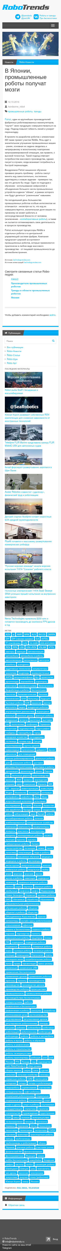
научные (28, 886)
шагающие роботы (45, 1164)
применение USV (28, 967)
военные (10, 715)
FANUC (14, 279)
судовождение (30, 1113)
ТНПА (52, 1130)
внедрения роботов (38, 707)
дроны (39, 771)
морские (29, 873)
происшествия (38, 989)
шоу (33, 1168)
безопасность (46, 685)
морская (18, 873)
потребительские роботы (38, 959)
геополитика (17, 724)
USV (22, 647)
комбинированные (15, 822)
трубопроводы (23, 1138)
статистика (30, 1108)
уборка (42, 1142)
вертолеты (11, 707)
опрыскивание (13, 925)
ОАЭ (8, 899)
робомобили (34, 1027)
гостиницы (11, 741)
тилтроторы (41, 1130)
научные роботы (43, 886)
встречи (24, 719)
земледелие (40, 779)
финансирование (33, 1151)
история (27, 805)
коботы (50, 813)
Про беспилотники (48, 18)
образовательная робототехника (22, 903)
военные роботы (44, 715)
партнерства (23, 933)
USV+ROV (31, 647)
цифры (9, 1164)
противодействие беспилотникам (23, 997)
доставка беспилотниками (19, 766)
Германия (45, 724)
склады (22, 1083)
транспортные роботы (41, 1134)
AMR (19, 634)
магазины (11, 856)
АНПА (9, 677)
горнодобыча (25, 732)
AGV (8, 634)
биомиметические (27, 694)
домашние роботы (21, 762)
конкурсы (10, 831)
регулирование (13, 1019)
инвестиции (47, 788)
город (37, 732)
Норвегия (30, 895)
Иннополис (20, 792)
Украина (10, 1147)
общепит (33, 907)
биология (10, 694)
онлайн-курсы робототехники (36, 920)
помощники (23, 954)
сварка (27, 1070)
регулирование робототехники (21, 1023)
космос (48, 835)
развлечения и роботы (17, 1010)
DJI (37, 638)
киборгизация (21, 813)
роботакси (48, 1027)
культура (10, 839)
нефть (35, 890)
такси (16, 1117)
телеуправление (14, 1121)
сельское (10, 1074)
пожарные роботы (42, 946)
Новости (9, 62)
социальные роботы (16, 1100)
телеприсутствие (40, 1117)
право (17, 963)
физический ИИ (14, 1151)
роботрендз (45, 1031)
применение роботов (40, 976)
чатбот (29, 1164)
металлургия (12, 865)
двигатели (11, 754)
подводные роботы (35, 942)
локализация (24, 852)
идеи (19, 784)
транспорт (22, 1134)
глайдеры (11, 732)
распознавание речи (16, 1014)
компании (11, 826)
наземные (11, 882)
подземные (11, 946)
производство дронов (33, 984)
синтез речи (41, 1078)
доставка (38, 762)
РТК (17, 1061)
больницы (33, 698)
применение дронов (16, 976)
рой (51, 1057)
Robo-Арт (12, 363)
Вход (55, 1239)
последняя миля (14, 959)
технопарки (12, 1130)
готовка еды (25, 741)
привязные (11, 967)
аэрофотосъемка (27, 685)
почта (9, 963)
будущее (45, 698)
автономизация (14, 660)
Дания (52, 749)
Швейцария (12, 1168)
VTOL (51, 647)
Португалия (37, 954)
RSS (19, 1187)
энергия (24, 1177)
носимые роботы (46, 895)
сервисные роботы (15, 1078)
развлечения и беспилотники (21, 1006)
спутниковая (47, 1104)
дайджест (41, 749)
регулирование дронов (35, 1019)
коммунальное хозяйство (40, 822)
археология (47, 677)
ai (13, 634)
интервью (47, 792)
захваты (28, 779)
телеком (25, 1117)
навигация (30, 878)
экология (23, 1172)
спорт (47, 1100)
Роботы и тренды (48, 15)
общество (32, 912)
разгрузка (36, 1010)
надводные (43, 878)
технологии (45, 1125)
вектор (47, 702)
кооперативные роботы (30, 835)
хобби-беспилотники (16, 1160)
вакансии (36, 702)
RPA (15, 647)
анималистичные (40, 672)
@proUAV (25, 18)
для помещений (27, 754)
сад (34, 1061)
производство (13, 984)
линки (50, 848)
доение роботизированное (19, 758)
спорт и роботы (31, 1104)
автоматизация (35, 651)
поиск (9, 950)
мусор (39, 873)
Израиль (42, 784)
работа (28, 1001)
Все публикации (15, 347)
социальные (42, 1095)
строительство (13, 1113)
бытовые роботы (14, 702)
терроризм (22, 1125)
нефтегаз (25, 890)
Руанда (25, 1061)
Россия (9, 1061)
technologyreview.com (21, 259)
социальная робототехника (20, 1095)
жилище (10, 779)
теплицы (29, 1121)
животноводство (40, 775)
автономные (30, 660)
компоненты (24, 826)
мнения (47, 865)
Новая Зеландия (14, 895)
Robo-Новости (26, 62)
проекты (22, 980)
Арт (37, 677)
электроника (36, 1172)
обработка (32, 899)
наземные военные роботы (33, 882)
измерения (29, 784)
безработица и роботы (17, 690)
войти (52, 314)
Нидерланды (47, 890)
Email (25, 1187)
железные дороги (21, 775)
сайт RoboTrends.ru (16, 1066)
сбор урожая (34, 1066)
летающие (29, 848)
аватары (10, 651)
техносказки (26, 1130)
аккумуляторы (40, 668)
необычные (12, 890)
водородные (43, 711)
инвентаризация (29, 788)
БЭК (27, 702)
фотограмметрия (14, 1155)
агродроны (23, 664)
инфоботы (26, 796)
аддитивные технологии (18, 668)
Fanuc (8, 119)
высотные (35, 719)
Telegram (33, 1187)
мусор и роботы (14, 878)
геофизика (31, 724)
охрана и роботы (41, 929)
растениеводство (38, 1014)
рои (45, 1057)
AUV (34, 634)
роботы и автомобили (42, 1036)
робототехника (29, 1031)
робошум (36, 1057)
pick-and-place (47, 642)
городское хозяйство (16, 737)
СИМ (30, 1078)
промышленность (15, 993)
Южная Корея (13, 1181)
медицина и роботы (16, 860)
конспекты (23, 831)
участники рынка (44, 1147)
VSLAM (42, 647)
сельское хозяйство (28, 1074)
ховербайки (35, 1160)
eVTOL (44, 638)
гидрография (43, 728)
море (8, 873)
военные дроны (25, 715)
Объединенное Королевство (20, 916)
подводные (17, 942)
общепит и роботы (15, 912)
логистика (11, 852)
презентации (29, 963)
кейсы (9, 813)
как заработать (13, 809)
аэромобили (27, 681)
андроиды (24, 672)
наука (18, 886)
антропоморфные (23, 677)
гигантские (11, 728)
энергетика (11, 1177)
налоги (9, 886)
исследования (13, 805)
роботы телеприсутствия (18, 1053)
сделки (44, 1070)
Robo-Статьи (13, 355)
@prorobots (26, 15)
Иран (44, 796)
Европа (48, 771)
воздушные (11, 719)
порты (49, 954)
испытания (40, 801)
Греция (37, 741)
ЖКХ (19, 779)
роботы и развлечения (17, 1044)
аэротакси (11, 685)
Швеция (24, 1168)
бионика (43, 694)
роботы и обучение (34, 1040)
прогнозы (10, 980)
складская (11, 1083)
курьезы (21, 839)
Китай (41, 813)
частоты (19, 1164)
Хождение (49, 1160)
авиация (21, 651)
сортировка (45, 1087)
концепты (10, 835)
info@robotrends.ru (14, 1241)
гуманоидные (13, 749)
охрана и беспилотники (18, 929)
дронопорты (26, 771)
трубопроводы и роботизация (21, 1142)
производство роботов (17, 989)
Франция (30, 1155)
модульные (34, 869)
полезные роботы (43, 950)
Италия (37, 805)
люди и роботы (41, 852)
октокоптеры (12, 920)
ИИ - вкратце (12, 788)
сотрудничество (14, 1091)
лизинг (41, 848)
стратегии (43, 1108)
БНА (23, 698)
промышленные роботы (20, 111)
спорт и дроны (13, 1104)
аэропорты (41, 681)
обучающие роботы (16, 907)
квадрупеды (49, 809)
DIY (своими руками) (22, 638)
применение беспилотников (20, 972)
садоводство (44, 1061)
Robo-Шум (12, 359)
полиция (10, 954)
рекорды (44, 1023)
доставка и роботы (44, 766)
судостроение (47, 1113)
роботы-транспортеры (17, 1057)
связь (35, 1070)
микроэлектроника (30, 865)
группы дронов (31, 745)
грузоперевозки (14, 745)
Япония (15, 297)
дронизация (12, 771)
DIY (7, 638)
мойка (45, 869)
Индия (9, 792)
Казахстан (49, 805)
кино (33, 813)
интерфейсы (12, 796)
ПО (7, 942)
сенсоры (44, 1074)
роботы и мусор (14, 1040)
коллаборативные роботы (19, 818)
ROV (8, 647)
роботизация (12, 1031)
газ (7, 724)
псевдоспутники (14, 1001)
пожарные (25, 946)
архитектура (12, 681)
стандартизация (14, 1108)
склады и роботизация (39, 1083)
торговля (10, 1134)
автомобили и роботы (32, 655)
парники (10, 933)
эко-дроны (11, 1172)
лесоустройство (14, 848)
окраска (42, 916)
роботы (24, 1036)
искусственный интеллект (19, 801)
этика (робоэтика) (39, 1177)
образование (46, 899)
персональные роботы (17, 937)
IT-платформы (13, 642)
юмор (25, 1181)
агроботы (10, 664)
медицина (47, 856)
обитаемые (19, 899)
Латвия (35, 843)
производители (36, 980)
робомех (20, 1027)
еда (8, 775)
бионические (12, 698)
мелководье (35, 860)
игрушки (10, 784)
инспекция (34, 792)
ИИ (50, 784)
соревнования (29, 1087)
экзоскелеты (43, 1168)
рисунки (10, 1027)
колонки (39, 818)
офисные (28, 925)
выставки (47, 719)
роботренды (12, 1036)
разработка (49, 1010)
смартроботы (12, 1087)
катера (36, 809)
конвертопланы (41, 826)
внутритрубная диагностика (20, 711)
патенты (36, 933)
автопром (44, 660)
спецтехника (35, 1100)
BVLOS (41, 634)
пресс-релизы (45, 963)
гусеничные (28, 749)
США (8, 1117)
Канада (27, 809)
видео (22, 707)
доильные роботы (45, 758)
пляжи (48, 937)
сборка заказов (13, 1070)
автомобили (12, 655)
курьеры (32, 839)
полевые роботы (22, 950)
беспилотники (38, 690)
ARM (26, 634)
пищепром (36, 937)
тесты (34, 1125)
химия (41, 1155)
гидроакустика (26, 728)
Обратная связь (16, 1205)
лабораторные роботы (17, 843)
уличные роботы (25, 1147)
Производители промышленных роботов (29, 285)
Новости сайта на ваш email (16, 1244)
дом (8, 762)
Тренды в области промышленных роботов (30, 292)
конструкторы (37, 831)
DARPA (51, 634)
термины (10, 1125)
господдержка (36, 737)
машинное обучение (28, 856)
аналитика (11, 672)
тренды (37, 111)
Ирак (36, 796)
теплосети (41, 1121)
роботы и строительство (18, 1048)
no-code (34, 642)
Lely (25, 642)
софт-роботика (32, 1091)
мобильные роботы (16, 869)
